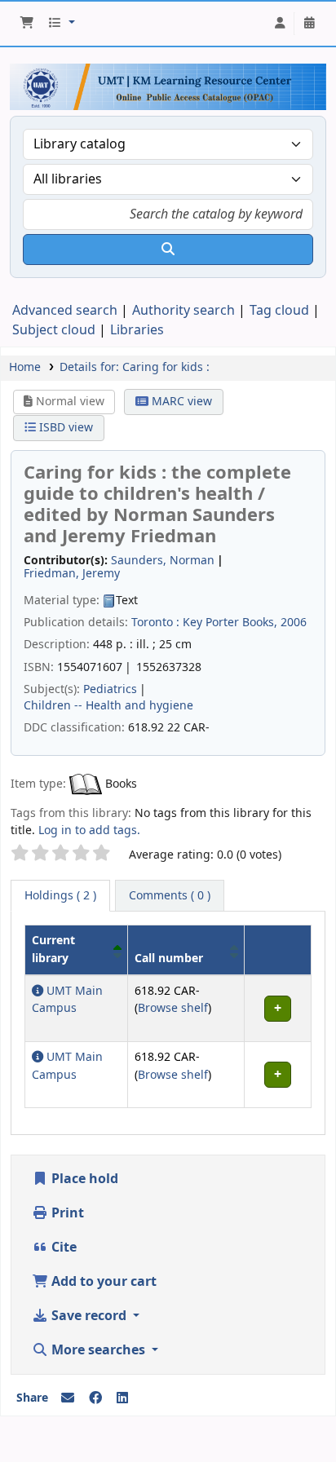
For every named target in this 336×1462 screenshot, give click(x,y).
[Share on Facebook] (95, 1398)
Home (25, 367)
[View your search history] (309, 23)
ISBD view (64, 427)
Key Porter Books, (230, 622)
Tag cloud (279, 310)
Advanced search (64, 310)
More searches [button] (98, 1350)
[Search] (168, 249)
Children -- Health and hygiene (108, 705)
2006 (294, 622)
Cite (62, 1247)
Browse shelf (173, 1008)
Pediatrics (110, 689)
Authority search (183, 310)
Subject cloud (53, 330)
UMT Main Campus (67, 1000)
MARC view (180, 401)
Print (66, 1213)
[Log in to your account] (280, 23)
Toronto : (155, 622)
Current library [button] (53, 949)
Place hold (83, 1179)
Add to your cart (102, 1282)
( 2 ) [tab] (60, 895)
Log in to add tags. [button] (89, 830)
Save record (89, 1316)
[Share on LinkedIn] (122, 1398)
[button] (27, 23)
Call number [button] (169, 958)
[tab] (169, 896)
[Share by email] (68, 1398)
